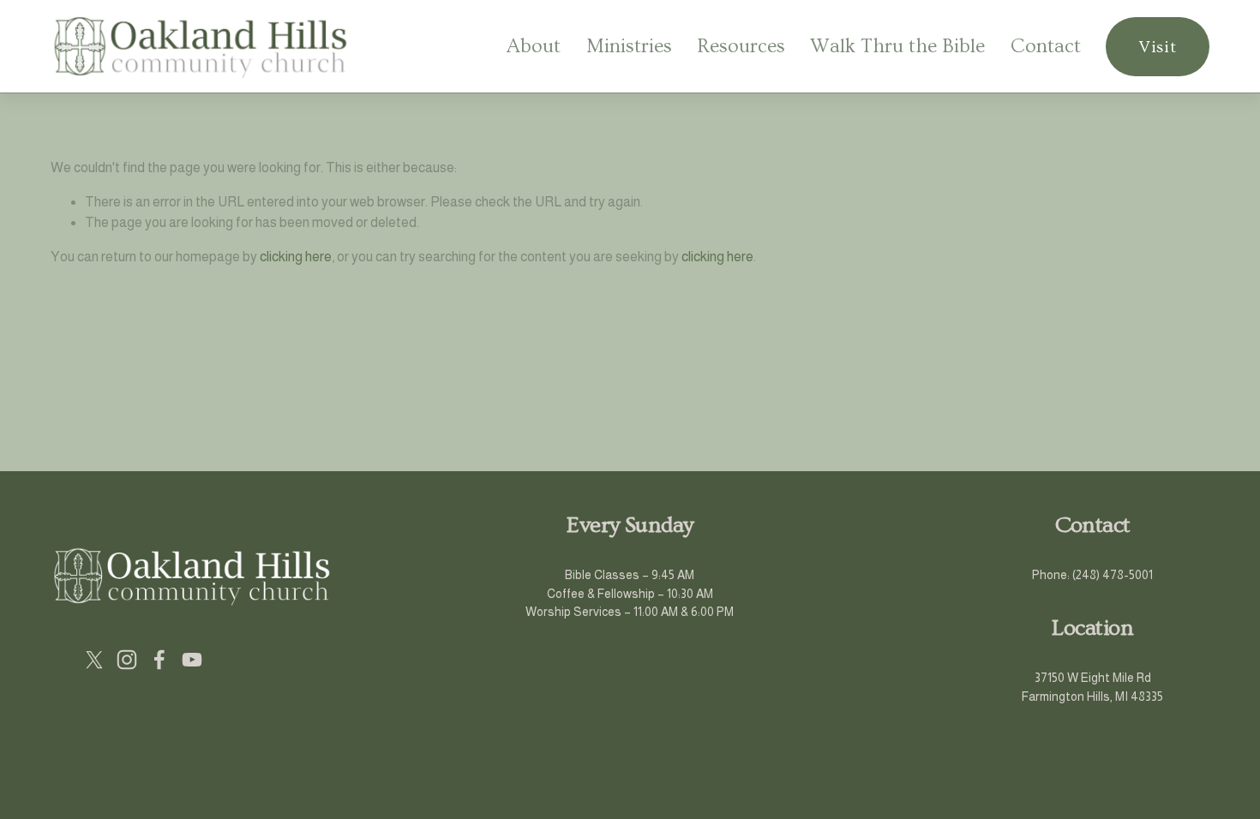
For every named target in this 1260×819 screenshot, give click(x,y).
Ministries (629, 46)
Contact (1046, 46)
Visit (1157, 47)
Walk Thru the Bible (897, 46)
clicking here (296, 256)
